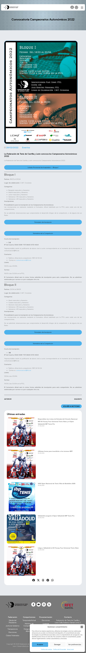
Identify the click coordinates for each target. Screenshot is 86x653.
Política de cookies (46, 649)
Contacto (68, 617)
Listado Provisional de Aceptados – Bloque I (43, 167)
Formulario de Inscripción (43, 222)
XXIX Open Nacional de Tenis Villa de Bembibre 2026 (56, 483)
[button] (82, 627)
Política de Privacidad (59, 649)
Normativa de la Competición (43, 233)
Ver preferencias (74, 644)
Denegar (57, 644)
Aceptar (40, 644)
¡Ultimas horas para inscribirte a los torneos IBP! (55, 451)
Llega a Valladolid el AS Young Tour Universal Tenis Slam (58, 548)
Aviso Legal (70, 649)
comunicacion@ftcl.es (23, 260)
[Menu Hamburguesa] (82, 7)
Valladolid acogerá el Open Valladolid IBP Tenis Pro (56, 516)
